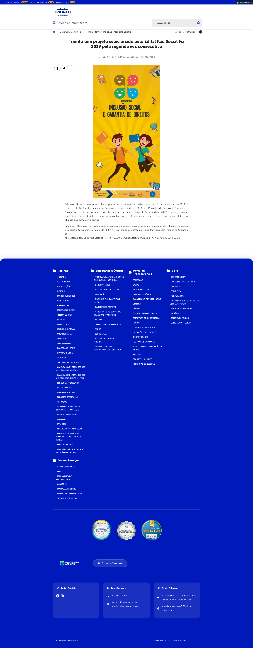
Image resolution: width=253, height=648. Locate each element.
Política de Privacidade (112, 563)
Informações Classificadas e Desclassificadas (184, 302)
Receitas (137, 354)
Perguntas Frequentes (68, 383)
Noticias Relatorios (67, 415)
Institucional (191, 32)
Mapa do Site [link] (66, 2)
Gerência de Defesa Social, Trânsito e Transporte (107, 313)
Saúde (98, 329)
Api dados (62, 402)
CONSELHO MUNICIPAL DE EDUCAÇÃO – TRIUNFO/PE (68, 408)
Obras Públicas (140, 337)
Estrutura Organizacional (146, 318)
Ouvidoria (62, 484)
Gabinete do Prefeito (105, 307)
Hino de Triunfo (65, 353)
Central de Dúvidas (142, 294)
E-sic (59, 471)
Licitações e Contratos (144, 332)
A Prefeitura (63, 305)
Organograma (64, 334)
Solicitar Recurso (180, 318)
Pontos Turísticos (66, 296)
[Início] (54, 31)
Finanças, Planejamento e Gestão (107, 300)
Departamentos (102, 285)
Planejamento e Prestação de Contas (147, 348)
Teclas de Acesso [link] (42, 2)
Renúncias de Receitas (144, 364)
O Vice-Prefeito (64, 343)
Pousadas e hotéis (66, 348)
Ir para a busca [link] (17, 2)
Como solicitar (178, 277)
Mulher (99, 320)
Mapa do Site (63, 324)
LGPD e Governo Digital (144, 328)
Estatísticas (176, 291)
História (61, 291)
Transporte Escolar (67, 498)
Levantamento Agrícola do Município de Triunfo (70, 451)
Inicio (136, 323)
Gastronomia (63, 282)
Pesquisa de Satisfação (144, 342)
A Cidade (179, 32)
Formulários (177, 296)
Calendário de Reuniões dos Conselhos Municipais (70, 368)
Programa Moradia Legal (69, 429)
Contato (61, 358)
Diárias (136, 309)
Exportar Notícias (66, 392)
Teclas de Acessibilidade (69, 362)
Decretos (175, 287)
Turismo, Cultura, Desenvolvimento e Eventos (107, 348)
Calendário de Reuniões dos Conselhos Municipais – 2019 (70, 376)
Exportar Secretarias (67, 397)
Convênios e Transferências (147, 299)
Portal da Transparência (69, 494)
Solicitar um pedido (181, 323)
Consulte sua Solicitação (183, 282)
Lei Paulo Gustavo (66, 329)
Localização (63, 287)
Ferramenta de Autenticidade (64, 477)
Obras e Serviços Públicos (108, 324)
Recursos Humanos (142, 359)
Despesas (137, 304)
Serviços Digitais (65, 445)
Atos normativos (141, 290)
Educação (100, 294)
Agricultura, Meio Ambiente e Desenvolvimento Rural (109, 278)
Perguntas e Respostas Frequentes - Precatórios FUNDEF (68, 437)
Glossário (62, 419)
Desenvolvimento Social (71, 32)
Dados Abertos (64, 388)
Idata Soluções (179, 640)
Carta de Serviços (66, 467)
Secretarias (101, 334)
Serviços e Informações (72, 23)
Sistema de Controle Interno (105, 340)
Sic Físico (175, 313)
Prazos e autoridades (181, 309)
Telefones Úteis (64, 315)
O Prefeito (62, 339)
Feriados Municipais (66, 310)
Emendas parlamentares (145, 313)
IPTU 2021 (61, 424)
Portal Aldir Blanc (66, 489)
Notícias (61, 320)
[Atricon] (69, 563)
